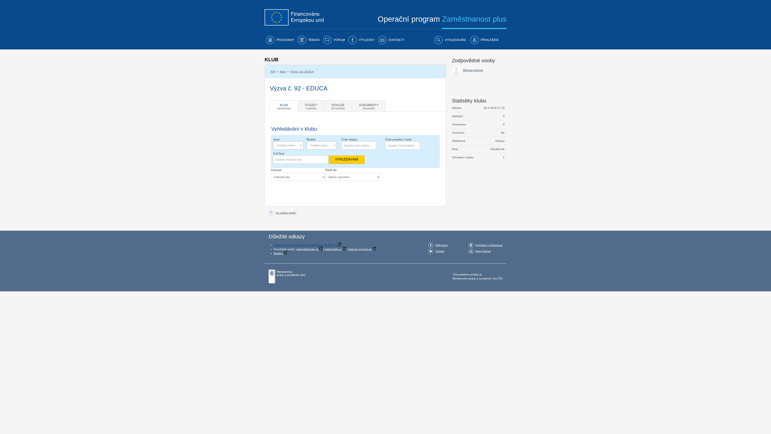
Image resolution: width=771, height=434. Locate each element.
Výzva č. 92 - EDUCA (302, 71)
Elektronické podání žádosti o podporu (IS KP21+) (305, 245)
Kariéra (278, 253)
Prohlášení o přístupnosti (489, 245)
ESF (273, 71)
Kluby (283, 71)
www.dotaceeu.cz (307, 249)
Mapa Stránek (483, 251)
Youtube (439, 251)
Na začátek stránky (286, 213)
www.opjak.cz (333, 249)
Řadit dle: (331, 170)
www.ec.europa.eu (360, 249)
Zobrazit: (276, 170)
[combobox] (288, 145)
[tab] (284, 106)
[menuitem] (280, 40)
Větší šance (441, 245)
